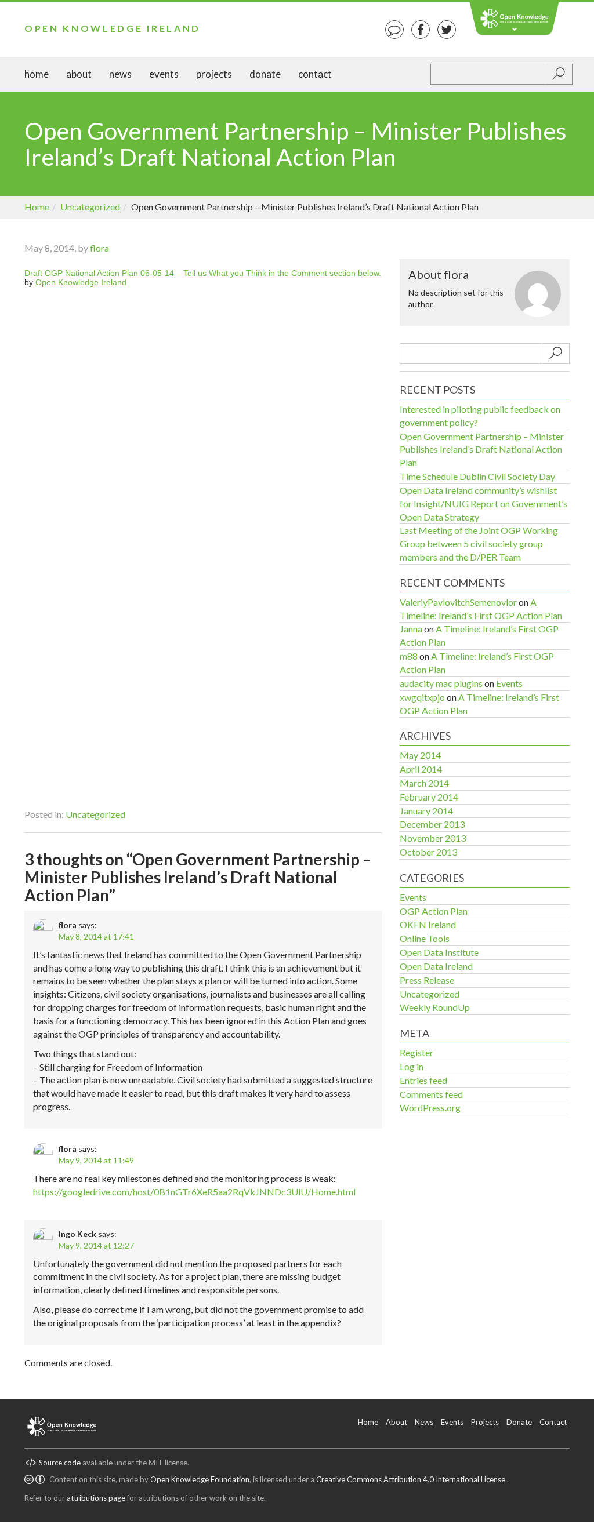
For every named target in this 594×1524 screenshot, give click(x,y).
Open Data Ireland (436, 966)
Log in (411, 1066)
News (120, 74)
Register (416, 1052)
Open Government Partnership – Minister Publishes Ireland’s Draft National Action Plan (482, 449)
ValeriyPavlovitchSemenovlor (458, 602)
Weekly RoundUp (435, 1007)
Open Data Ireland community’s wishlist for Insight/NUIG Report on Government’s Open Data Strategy (483, 503)
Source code (59, 1462)
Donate (265, 74)
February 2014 (429, 796)
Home (36, 74)
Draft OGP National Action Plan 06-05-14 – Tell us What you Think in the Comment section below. (202, 273)
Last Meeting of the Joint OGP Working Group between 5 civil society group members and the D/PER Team (479, 543)
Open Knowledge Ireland (112, 28)
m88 (409, 655)
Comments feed (431, 1094)
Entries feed (423, 1080)
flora (99, 247)
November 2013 (433, 837)
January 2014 (426, 810)
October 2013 (428, 851)
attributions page (96, 1498)
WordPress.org (430, 1107)
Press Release (427, 979)
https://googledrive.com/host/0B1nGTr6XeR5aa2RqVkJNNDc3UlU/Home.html (194, 1191)
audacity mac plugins (441, 683)
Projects (214, 74)
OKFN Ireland (428, 924)
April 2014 (421, 768)
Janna (411, 628)
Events (164, 74)
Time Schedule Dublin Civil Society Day (477, 476)
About (79, 74)
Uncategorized (90, 206)
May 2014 (420, 755)
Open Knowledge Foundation (199, 1479)
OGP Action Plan (434, 910)
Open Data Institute (439, 952)
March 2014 (424, 782)
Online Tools (425, 938)
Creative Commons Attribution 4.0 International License (411, 1479)
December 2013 (432, 824)
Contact (315, 74)
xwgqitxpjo (422, 697)
